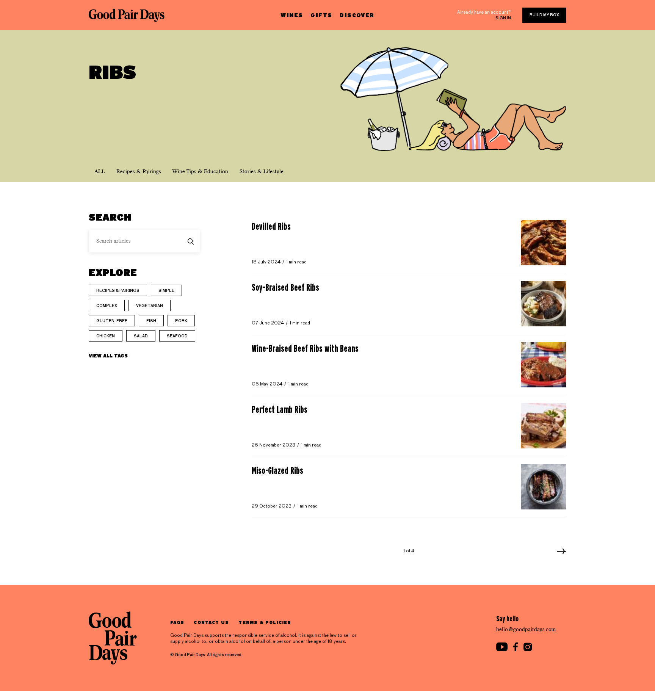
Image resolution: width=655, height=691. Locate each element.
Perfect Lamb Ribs (279, 409)
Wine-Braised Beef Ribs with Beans (305, 348)
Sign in (503, 18)
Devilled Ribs (271, 226)
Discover (357, 15)
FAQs (177, 622)
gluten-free (111, 321)
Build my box (544, 15)
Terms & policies (264, 622)
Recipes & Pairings (138, 171)
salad (141, 336)
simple (166, 291)
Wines (291, 15)
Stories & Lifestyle (262, 171)
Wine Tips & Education (200, 171)
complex (106, 306)
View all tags (108, 355)
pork (181, 321)
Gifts (321, 15)
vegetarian (149, 306)
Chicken (105, 336)
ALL (99, 171)
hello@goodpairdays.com (526, 629)
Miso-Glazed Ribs (277, 470)
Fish (151, 321)
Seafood (177, 336)
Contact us (211, 622)
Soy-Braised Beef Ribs (285, 287)
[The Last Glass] (127, 15)
